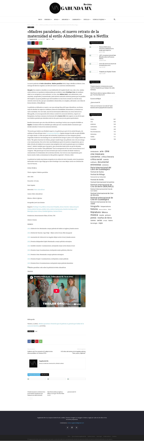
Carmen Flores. (57, 211)
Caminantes (76, 19)
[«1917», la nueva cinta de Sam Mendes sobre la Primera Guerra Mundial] (94, 57)
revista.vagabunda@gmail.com (76, 423)
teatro (110, 220)
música (94, 215)
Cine (37, 25)
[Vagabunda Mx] (72, 8)
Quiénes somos (91, 436)
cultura (93, 162)
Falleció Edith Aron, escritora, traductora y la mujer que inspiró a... (106, 48)
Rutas (56, 19)
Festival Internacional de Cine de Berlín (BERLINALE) (102, 185)
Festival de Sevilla (97, 179)
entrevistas (95, 165)
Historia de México (103, 209)
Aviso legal (99, 436)
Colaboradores (107, 436)
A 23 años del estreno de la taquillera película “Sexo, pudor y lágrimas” (73, 352)
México (105, 212)
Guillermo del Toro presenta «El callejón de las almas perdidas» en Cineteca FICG (40, 352)
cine (36, 331)
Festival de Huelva (97, 172)
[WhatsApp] (40, 43)
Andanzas (65, 19)
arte (102, 151)
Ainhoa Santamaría (56, 209)
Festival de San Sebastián (98, 177)
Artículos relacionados (33, 374)
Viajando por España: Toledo (107, 71)
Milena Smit (46, 207)
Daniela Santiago (68, 209)
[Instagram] (72, 427)
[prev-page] (29, 398)
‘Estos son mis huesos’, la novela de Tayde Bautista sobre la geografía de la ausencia (101, 106)
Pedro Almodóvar (39, 189)
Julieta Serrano (36, 209)
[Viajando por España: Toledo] (94, 74)
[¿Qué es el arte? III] (76, 384)
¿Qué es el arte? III (71, 391)
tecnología (93, 223)
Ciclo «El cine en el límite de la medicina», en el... (107, 64)
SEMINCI (93, 220)
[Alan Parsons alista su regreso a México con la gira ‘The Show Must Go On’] (56, 384)
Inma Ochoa (38, 211)
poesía (93, 218)
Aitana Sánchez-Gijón (66, 207)
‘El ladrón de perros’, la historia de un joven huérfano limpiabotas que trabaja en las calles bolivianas (36, 393)
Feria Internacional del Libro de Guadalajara (100, 168)
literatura (95, 212)
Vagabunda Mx (33, 39)
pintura (108, 215)
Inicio (40, 19)
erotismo (105, 165)
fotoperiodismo (106, 206)
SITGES (105, 220)
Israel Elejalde (54, 207)
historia (94, 209)
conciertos (95, 156)
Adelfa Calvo (46, 209)
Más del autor (44, 374)
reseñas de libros (104, 218)
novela (101, 215)
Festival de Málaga (97, 174)
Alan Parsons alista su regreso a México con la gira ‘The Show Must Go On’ (55, 393)
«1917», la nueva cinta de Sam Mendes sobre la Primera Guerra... (107, 56)
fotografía (94, 206)
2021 (29, 228)
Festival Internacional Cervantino (102, 182)
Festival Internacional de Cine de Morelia (101, 194)
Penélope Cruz (37, 207)
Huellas (86, 19)
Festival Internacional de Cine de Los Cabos (101, 190)
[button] (114, 19)
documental (103, 162)
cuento (106, 159)
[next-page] (31, 398)
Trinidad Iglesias (47, 211)
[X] (33, 43)
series (99, 220)
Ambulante (94, 151)
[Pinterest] (36, 43)
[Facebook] (29, 43)
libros (109, 209)
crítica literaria (107, 157)
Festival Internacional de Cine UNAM (100, 203)
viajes (100, 223)
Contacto (114, 436)
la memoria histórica (53, 133)
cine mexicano (97, 154)
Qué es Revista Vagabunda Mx (79, 436)
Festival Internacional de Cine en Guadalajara (101, 198)
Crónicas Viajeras (98, 19)
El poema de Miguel (95, 98)
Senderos (47, 19)
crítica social (96, 159)
